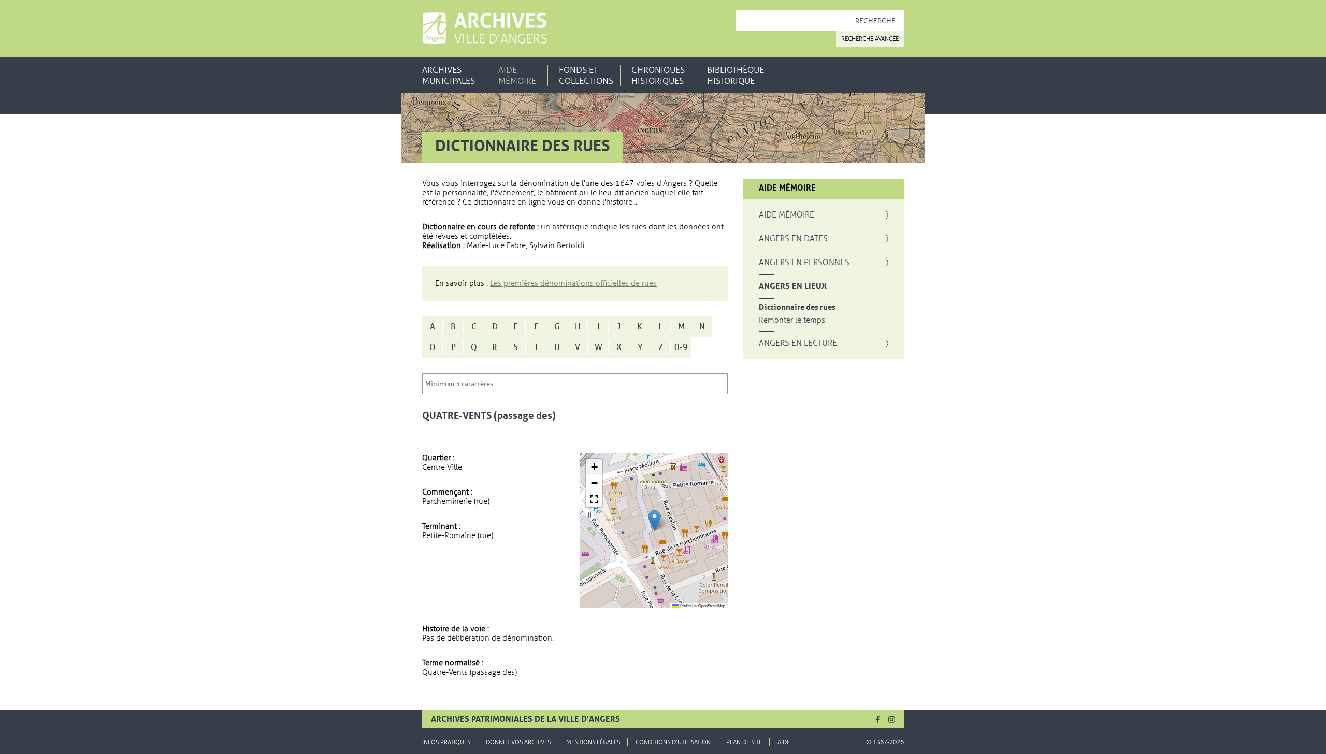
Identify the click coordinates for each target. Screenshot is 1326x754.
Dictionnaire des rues (797, 307)
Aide (783, 742)
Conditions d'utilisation (673, 742)
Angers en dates (793, 239)
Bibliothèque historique (735, 75)
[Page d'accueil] (484, 28)
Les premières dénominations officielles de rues (573, 283)
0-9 (681, 347)
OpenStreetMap (711, 605)
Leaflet (685, 605)
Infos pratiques (446, 742)
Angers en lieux (793, 286)
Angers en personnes (804, 262)
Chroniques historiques (658, 75)
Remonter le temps (792, 320)
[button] (654, 520)
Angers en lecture (798, 343)
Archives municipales (448, 75)
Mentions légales (593, 742)
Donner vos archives (518, 742)
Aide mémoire (517, 75)
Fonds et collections (586, 75)
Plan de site (744, 742)
